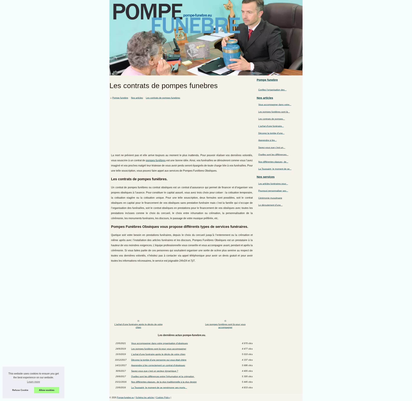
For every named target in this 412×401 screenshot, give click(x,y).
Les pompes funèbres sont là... (274, 111)
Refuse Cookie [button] (20, 390)
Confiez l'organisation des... (272, 89)
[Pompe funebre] (206, 37)
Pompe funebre (120, 97)
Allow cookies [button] (46, 390)
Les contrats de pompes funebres (163, 97)
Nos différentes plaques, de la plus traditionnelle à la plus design (164, 382)
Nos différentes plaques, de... (273, 161)
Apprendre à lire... (267, 140)
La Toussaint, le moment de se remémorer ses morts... (159, 387)
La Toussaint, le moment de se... (274, 169)
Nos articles (137, 97)
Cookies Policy (163, 397)
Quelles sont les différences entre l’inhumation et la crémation (163, 376)
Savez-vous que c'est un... (271, 147)
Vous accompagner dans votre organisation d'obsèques (159, 343)
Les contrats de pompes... (271, 119)
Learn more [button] (33, 381)
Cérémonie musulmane (270, 198)
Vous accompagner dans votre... (274, 104)
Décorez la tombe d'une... (271, 133)
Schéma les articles (145, 397)
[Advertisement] (181, 123)
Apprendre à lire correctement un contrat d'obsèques (158, 365)
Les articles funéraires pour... (273, 183)
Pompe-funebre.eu (125, 397)
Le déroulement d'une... (270, 205)
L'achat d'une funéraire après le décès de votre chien (138, 326)
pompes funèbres (156, 160)
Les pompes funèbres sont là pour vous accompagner (225, 326)
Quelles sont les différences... (273, 154)
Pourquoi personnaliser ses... (273, 190)
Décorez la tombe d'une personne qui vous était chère (158, 360)
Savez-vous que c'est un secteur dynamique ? (154, 371)
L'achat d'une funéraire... (271, 126)
